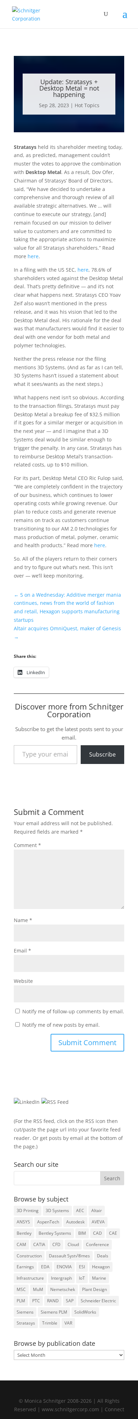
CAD (97, 1233)
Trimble (49, 1323)
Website (23, 981)
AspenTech (48, 1222)
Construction (29, 1256)
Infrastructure (30, 1278)
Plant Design (94, 1289)
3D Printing (28, 1210)
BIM (82, 1233)
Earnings (25, 1267)
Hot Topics (87, 105)
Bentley (24, 1233)
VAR (68, 1323)
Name (23, 920)
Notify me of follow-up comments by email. (73, 1011)
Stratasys (26, 1323)
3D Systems (57, 1210)
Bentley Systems (55, 1233)
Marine (99, 1278)
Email (22, 950)
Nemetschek (62, 1289)
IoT (82, 1278)
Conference (97, 1244)
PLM (21, 1301)
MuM (38, 1289)
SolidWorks (85, 1312)
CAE (113, 1233)
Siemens (25, 1312)
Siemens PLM (54, 1312)
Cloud (73, 1244)
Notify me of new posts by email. (61, 1024)
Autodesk (75, 1222)
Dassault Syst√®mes (69, 1256)
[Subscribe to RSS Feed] (55, 1102)
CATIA (39, 1244)
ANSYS (23, 1222)
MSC (21, 1289)
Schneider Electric (98, 1301)
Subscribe (102, 754)
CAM (21, 1244)
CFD (56, 1244)
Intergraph (61, 1278)
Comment (27, 845)
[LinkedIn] (27, 1102)
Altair (96, 1210)
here (33, 256)
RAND (53, 1301)
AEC (80, 1210)
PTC (36, 1301)
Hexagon (101, 1267)
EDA (45, 1267)
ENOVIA (64, 1267)
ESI (82, 1267)
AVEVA (98, 1222)
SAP (70, 1301)
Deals (102, 1256)
